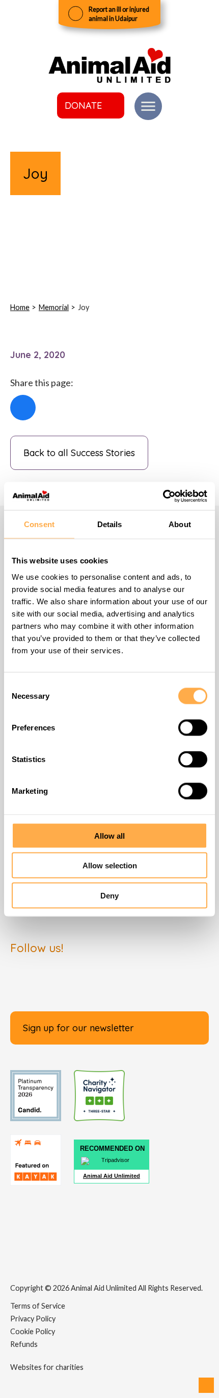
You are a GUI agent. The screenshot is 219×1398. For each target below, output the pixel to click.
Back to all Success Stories (79, 453)
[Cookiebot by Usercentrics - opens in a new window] (162, 496)
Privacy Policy (33, 1318)
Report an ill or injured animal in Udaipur (119, 14)
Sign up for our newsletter (78, 1028)
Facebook (23, 407)
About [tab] (180, 524)
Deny (109, 895)
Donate (83, 105)
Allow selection (110, 865)
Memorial (54, 307)
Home (20, 307)
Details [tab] (109, 524)
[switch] (192, 727)
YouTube (196, 980)
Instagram (109, 980)
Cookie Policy (32, 1331)
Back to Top (206, 1385)
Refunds (24, 1344)
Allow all (109, 835)
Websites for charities (47, 1367)
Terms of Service (37, 1305)
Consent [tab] (39, 524)
